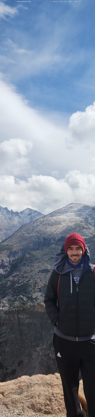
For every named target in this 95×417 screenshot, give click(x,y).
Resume (75, 1)
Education (55, 1)
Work (60, 1)
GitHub (65, 1)
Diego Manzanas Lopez (24, 1)
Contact (70, 1)
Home (50, 1)
